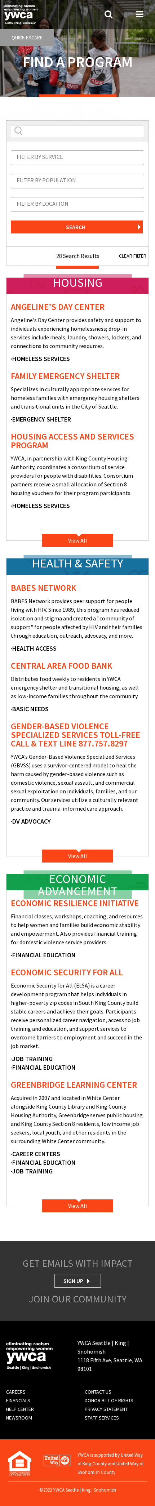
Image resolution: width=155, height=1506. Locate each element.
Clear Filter (132, 256)
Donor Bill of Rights (109, 1400)
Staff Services (102, 1417)
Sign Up (73, 1280)
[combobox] (77, 157)
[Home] (20, 13)
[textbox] (77, 156)
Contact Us (98, 1392)
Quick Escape (27, 37)
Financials (18, 1400)
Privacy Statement (106, 1409)
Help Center (20, 1409)
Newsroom (19, 1417)
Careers (16, 1392)
